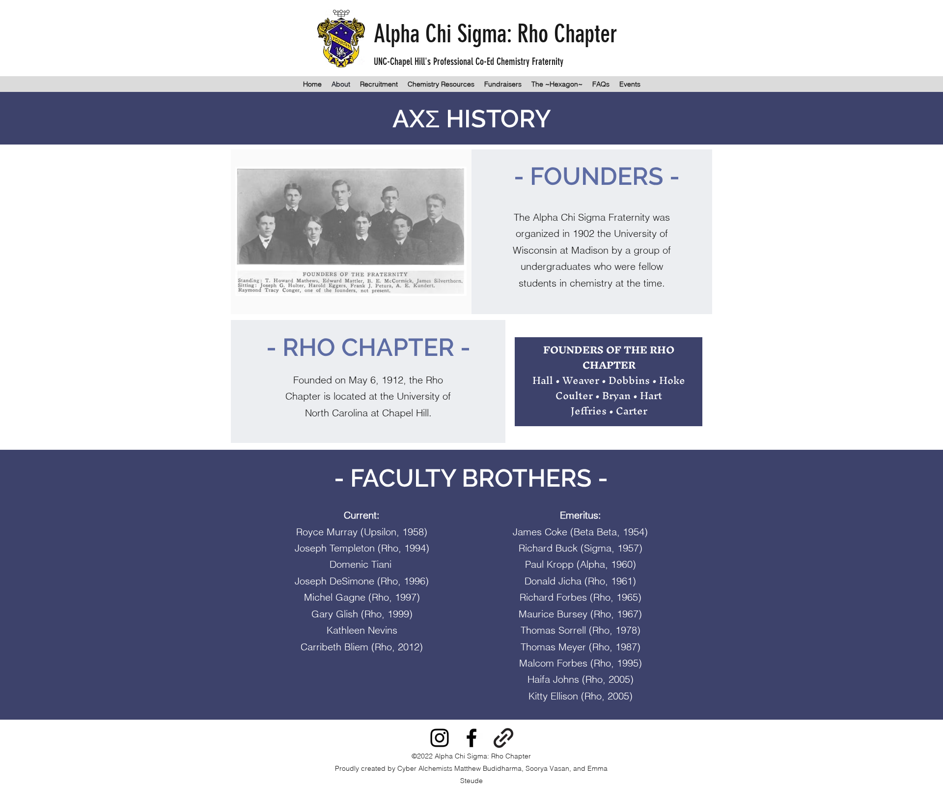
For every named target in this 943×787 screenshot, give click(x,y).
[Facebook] (471, 738)
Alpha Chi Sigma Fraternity (591, 217)
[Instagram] (439, 738)
